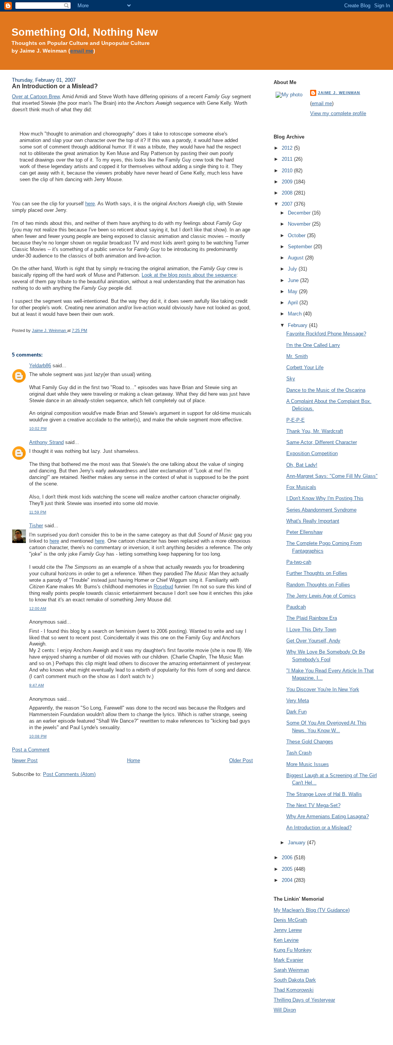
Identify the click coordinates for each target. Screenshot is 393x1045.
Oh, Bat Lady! (301, 465)
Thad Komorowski (294, 990)
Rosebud (163, 586)
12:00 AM (37, 608)
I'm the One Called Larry (313, 345)
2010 (288, 170)
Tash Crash (299, 753)
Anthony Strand (46, 442)
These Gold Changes (309, 742)
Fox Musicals (301, 487)
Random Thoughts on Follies (318, 585)
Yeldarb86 (40, 365)
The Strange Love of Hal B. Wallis (324, 794)
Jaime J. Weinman (339, 93)
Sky (290, 378)
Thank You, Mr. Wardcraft (314, 431)
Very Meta (297, 700)
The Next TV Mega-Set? (313, 805)
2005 (288, 869)
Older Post (241, 760)
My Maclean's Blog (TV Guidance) (312, 910)
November (300, 224)
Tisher (36, 525)
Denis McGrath (290, 920)
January (297, 842)
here (90, 203)
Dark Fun (296, 712)
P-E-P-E (295, 420)
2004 (288, 880)
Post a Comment (31, 750)
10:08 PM (37, 736)
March (295, 314)
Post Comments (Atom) (69, 774)
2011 (288, 159)
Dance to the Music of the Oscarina (325, 390)
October (297, 235)
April (293, 302)
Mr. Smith (297, 356)
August (296, 258)
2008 (288, 193)
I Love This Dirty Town (311, 629)
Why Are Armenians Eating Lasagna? (327, 816)
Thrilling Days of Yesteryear (304, 1000)
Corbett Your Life (305, 367)
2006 (288, 857)
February (298, 325)
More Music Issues (307, 764)
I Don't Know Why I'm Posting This (324, 498)
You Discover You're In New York (322, 689)
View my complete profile (338, 113)
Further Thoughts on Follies (316, 573)
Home (133, 760)
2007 (288, 204)
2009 (288, 182)
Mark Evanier (288, 960)
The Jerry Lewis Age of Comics (321, 596)
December (300, 213)
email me (81, 51)
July (293, 269)
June (294, 280)
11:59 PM (37, 512)
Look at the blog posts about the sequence (189, 275)
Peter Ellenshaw (304, 532)
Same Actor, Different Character (321, 442)
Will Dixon (285, 1010)
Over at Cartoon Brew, (36, 96)
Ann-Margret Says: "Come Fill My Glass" (332, 476)
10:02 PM (37, 428)
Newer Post (25, 760)
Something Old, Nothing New (85, 32)
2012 (288, 148)
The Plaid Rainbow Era (311, 618)
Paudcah (296, 607)
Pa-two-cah (298, 562)
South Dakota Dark (295, 980)
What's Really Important (312, 521)
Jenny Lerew (288, 930)
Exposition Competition (312, 453)
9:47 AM (36, 685)
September (301, 246)
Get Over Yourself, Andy (313, 641)
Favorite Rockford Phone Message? (326, 334)
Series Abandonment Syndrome (321, 510)
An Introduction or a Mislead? (319, 827)
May (293, 291)
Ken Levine (286, 940)
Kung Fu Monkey (293, 950)
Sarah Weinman (291, 970)
